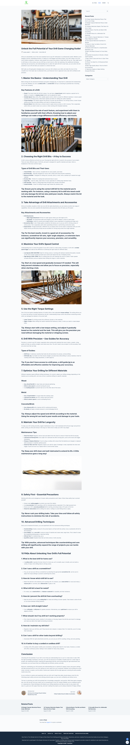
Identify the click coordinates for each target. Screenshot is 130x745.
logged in (48, 722)
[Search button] (107, 11)
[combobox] (95, 11)
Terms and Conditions (68, 733)
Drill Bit (44, 52)
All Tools (94, 2)
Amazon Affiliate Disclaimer (81, 733)
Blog (99, 2)
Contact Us (50, 733)
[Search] (108, 2)
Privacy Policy (58, 733)
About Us (44, 733)
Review (103, 2)
